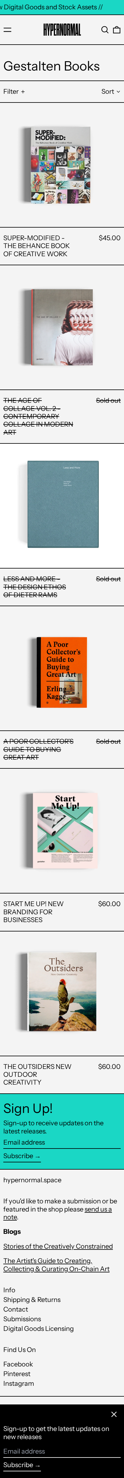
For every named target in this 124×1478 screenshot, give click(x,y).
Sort (107, 91)
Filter (11, 91)
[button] (105, 29)
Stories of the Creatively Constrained (58, 1246)
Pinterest (16, 1374)
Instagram (18, 1384)
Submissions (22, 1319)
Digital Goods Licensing (38, 1329)
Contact (15, 1309)
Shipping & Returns (31, 1300)
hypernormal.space (32, 1180)
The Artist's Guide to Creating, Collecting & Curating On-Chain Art (56, 1265)
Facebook (18, 1364)
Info (9, 1290)
